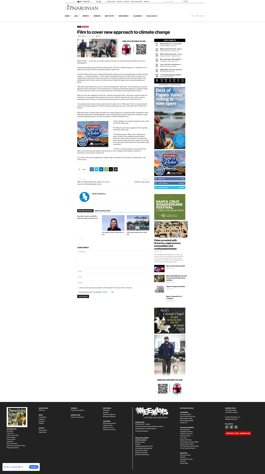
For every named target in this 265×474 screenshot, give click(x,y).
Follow (181, 183)
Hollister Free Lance (186, 434)
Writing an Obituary (109, 416)
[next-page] (82, 238)
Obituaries (106, 410)
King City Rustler (185, 436)
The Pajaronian (185, 446)
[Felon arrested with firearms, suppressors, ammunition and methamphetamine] (171, 229)
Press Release (11, 437)
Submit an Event (108, 427)
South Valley (184, 463)
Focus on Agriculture (77, 417)
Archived (105, 412)
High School (42, 432)
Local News (85, 26)
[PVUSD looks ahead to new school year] (138, 223)
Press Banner (184, 442)
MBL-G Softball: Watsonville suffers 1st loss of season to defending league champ (93, 183)
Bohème (182, 457)
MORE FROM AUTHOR (102, 211)
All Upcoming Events (109, 423)
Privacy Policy (11, 439)
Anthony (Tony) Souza (141, 182)
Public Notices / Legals (142, 424)
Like (182, 179)
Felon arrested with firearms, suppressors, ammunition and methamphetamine (167, 244)
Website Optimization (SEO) (144, 446)
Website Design (140, 442)
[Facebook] (184, 1)
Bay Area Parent (185, 455)
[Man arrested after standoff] (159, 268)
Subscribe (10, 441)
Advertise (42, 410)
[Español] (100, 1)
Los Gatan (183, 438)
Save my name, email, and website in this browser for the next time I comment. (105, 288)
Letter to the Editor (13, 435)
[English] (97, 1)
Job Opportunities (231, 410)
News (79, 26)
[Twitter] (97, 169)
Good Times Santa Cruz (187, 416)
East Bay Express (185, 414)
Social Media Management (143, 448)
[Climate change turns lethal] (159, 289)
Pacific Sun (183, 423)
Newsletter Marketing (142, 454)
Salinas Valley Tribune (187, 444)
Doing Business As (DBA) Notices (145, 428)
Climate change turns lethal (175, 286)
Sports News (43, 430)
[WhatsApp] (106, 169)
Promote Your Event (109, 429)
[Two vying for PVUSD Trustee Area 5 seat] (113, 223)
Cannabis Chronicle (186, 459)
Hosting (137, 444)
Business (42, 421)
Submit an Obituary (109, 414)
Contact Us (10, 433)
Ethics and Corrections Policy (16, 445)
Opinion (41, 423)
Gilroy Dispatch (185, 429)
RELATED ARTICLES (85, 211)
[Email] (111, 169)
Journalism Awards (231, 412)
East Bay (183, 461)
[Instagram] (186, 1)
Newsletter (10, 431)
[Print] (116, 169)
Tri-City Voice (184, 448)
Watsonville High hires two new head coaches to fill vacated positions (176, 278)
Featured (42, 419)
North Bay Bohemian (186, 420)
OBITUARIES (107, 408)
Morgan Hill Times (186, 440)
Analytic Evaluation (141, 452)
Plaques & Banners (13, 448)
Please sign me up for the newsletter (90, 292)
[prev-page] (78, 238)
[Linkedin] (101, 169)
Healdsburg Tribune (186, 431)
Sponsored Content (141, 450)
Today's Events (107, 425)
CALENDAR (106, 421)
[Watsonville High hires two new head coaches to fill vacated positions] (159, 278)
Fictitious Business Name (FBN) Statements (149, 426)
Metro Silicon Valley (186, 418)
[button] (197, 15)
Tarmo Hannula (81, 36)
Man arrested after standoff (175, 266)
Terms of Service (12, 443)
